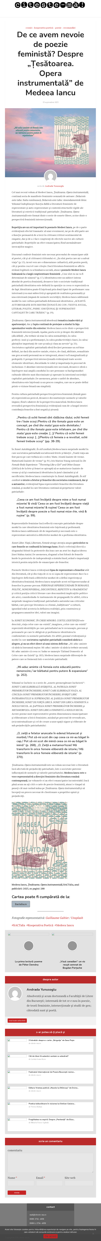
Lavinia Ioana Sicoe (38, 1059)
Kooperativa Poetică (40, 925)
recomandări (69, 27)
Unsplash (77, 918)
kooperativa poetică (43, 27)
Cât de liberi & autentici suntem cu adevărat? (49, 1056)
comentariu (15, 1150)
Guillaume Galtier (57, 918)
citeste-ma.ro (36, 1043)
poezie (58, 27)
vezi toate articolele (17, 1020)
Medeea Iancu (65, 925)
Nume (12, 1178)
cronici (29, 27)
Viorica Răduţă (36, 1106)
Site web (70, 1178)
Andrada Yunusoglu (54, 186)
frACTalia (19, 925)
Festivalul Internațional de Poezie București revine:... (52, 1072)
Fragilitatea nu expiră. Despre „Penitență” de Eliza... (52, 1119)
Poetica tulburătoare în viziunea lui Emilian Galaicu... (52, 1103)
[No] (93, 1233)
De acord (50, 1236)
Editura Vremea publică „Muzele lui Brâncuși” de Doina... (54, 1088)
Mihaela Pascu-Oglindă (40, 1122)
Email (40, 1178)
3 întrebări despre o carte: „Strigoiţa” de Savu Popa (51, 1040)
